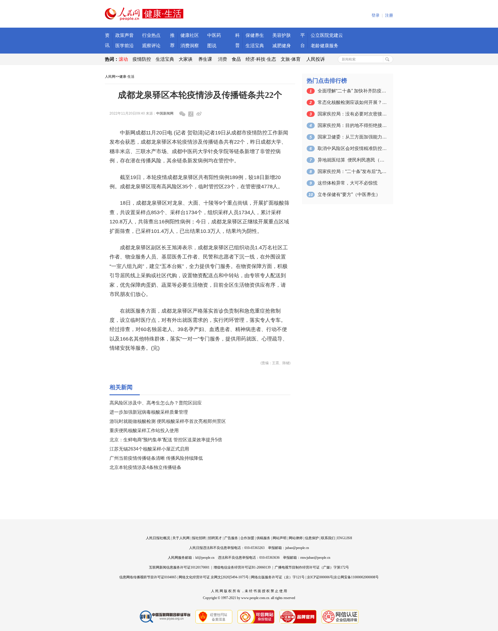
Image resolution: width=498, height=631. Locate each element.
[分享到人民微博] (190, 114)
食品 (236, 59)
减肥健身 (281, 45)
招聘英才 (215, 538)
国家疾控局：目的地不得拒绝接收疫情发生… (352, 125)
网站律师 (296, 538)
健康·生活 (126, 77)
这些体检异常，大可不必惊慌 (348, 182)
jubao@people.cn (297, 548)
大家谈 (186, 59)
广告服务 (231, 538)
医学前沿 (124, 45)
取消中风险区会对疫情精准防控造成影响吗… (352, 148)
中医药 (214, 35)
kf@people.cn (204, 558)
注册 (389, 15)
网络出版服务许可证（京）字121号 (278, 577)
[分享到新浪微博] (199, 113)
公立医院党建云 (327, 35)
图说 (211, 45)
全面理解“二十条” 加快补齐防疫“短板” (352, 90)
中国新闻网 (164, 113)
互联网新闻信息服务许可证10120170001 (179, 567)
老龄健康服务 (324, 45)
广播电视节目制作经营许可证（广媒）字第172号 (312, 567)
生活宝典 (255, 45)
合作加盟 (247, 538)
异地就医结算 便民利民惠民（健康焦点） (352, 159)
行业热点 (151, 35)
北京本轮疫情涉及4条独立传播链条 (145, 467)
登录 (375, 15)
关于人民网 (181, 538)
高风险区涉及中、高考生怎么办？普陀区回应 (156, 402)
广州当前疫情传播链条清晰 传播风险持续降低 (156, 458)
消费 (222, 59)
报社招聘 (199, 538)
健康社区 (189, 35)
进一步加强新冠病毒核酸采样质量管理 (149, 412)
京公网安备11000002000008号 (356, 577)
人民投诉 (315, 59)
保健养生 (255, 35)
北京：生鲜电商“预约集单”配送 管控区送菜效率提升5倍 (166, 439)
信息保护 (312, 538)
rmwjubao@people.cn (315, 558)
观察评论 (151, 45)
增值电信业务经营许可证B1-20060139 (242, 567)
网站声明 (279, 538)
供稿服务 (263, 538)
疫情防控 (142, 59)
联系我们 (328, 538)
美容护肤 (281, 35)
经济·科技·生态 (261, 59)
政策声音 (124, 35)
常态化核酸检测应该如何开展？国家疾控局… (352, 102)
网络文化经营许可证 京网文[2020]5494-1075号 (214, 577)
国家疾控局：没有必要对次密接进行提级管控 (352, 113)
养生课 (205, 59)
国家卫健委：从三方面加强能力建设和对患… (352, 136)
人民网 (110, 77)
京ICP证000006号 (320, 577)
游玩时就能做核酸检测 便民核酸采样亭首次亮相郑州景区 (168, 421)
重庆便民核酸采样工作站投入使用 (144, 430)
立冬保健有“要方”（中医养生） (349, 194)
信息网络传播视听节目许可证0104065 (147, 577)
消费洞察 (189, 45)
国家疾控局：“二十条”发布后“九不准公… (352, 171)
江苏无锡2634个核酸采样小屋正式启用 (149, 448)
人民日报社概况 (158, 538)
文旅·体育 (291, 59)
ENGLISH (344, 538)
